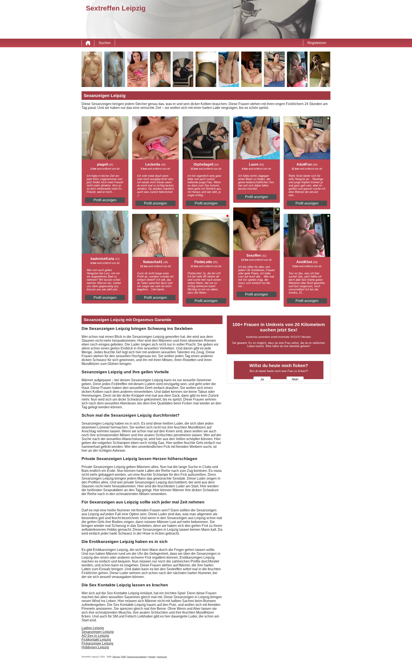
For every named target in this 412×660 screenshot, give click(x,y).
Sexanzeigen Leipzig (98, 632)
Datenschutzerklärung (137, 657)
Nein (295, 379)
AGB (123, 657)
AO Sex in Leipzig (95, 635)
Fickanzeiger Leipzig (97, 643)
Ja (262, 379)
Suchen (105, 43)
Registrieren (316, 43)
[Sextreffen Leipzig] (88, 43)
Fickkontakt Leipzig (96, 639)
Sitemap (116, 657)
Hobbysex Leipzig (95, 647)
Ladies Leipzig (93, 628)
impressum (162, 657)
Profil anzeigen (105, 200)
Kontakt (151, 657)
